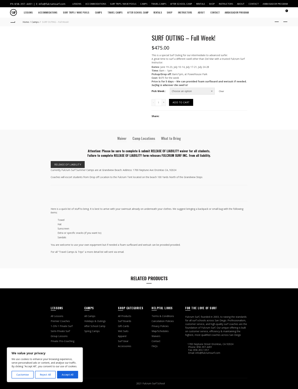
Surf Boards (124, 321)
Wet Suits (123, 331)
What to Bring (171, 138)
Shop (212, 3)
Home (26, 21)
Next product (285, 21)
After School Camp (181, 3)
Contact (254, 3)
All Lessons (57, 316)
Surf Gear (123, 341)
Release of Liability (67, 164)
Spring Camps (92, 331)
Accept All (67, 374)
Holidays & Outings (95, 321)
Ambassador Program (275, 3)
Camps (35, 21)
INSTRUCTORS (226, 3)
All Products (124, 316)
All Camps (89, 316)
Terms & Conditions (163, 316)
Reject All (45, 374)
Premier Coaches (60, 321)
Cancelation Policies (163, 321)
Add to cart (181, 102)
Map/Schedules (160, 331)
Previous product (276, 21)
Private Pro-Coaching (62, 341)
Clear (221, 91)
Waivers (156, 336)
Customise (22, 374)
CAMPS (143, 3)
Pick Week (158, 91)
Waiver (122, 138)
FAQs (155, 346)
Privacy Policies (160, 326)
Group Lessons (59, 336)
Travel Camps (158, 3)
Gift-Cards (123, 326)
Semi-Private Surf (60, 331)
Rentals (200, 3)
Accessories (124, 346)
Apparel (122, 336)
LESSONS (76, 3)
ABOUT (241, 3)
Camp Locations (143, 138)
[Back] (12, 21)
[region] (45, 364)
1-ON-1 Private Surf (62, 326)
